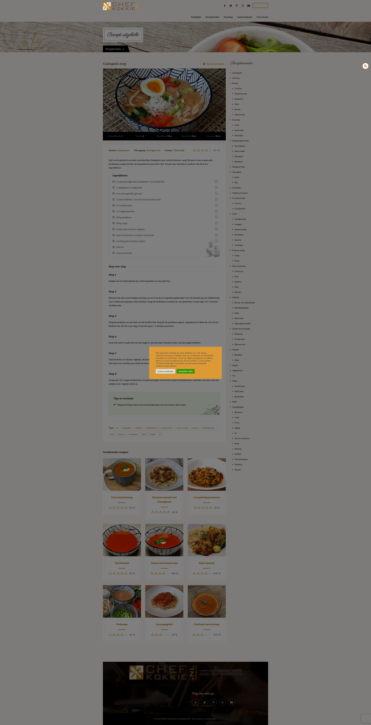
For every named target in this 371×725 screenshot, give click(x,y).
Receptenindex (212, 17)
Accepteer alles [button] (186, 371)
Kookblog (228, 17)
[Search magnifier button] (365, 66)
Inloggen (262, 5)
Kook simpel (262, 17)
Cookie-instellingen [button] (165, 371)
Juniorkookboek (244, 17)
